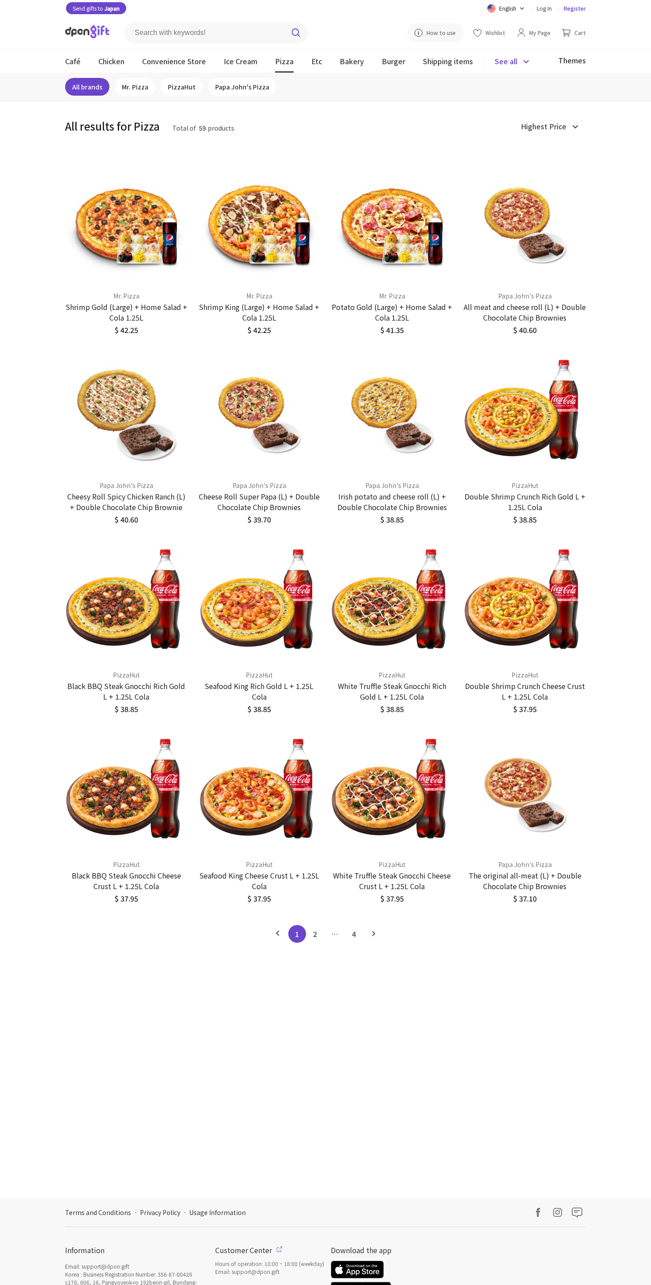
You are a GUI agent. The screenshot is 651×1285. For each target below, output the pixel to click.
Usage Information (217, 1212)
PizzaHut (182, 86)
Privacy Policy (160, 1212)
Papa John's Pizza (242, 86)
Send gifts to (96, 8)
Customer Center (244, 1250)
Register (575, 8)
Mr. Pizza (135, 86)
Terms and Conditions (98, 1212)
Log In (544, 8)
